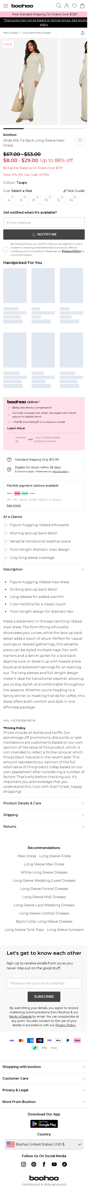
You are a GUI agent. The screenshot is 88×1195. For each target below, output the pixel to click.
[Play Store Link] (44, 1124)
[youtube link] (54, 1164)
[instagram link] (23, 1164)
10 (46, 200)
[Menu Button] (5, 5)
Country (44, 1134)
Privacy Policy (71, 251)
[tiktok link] (64, 1164)
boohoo (10, 135)
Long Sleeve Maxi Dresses (36, 32)
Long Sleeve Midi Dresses (44, 897)
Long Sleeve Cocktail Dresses (44, 913)
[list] (44, 14)
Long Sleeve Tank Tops (24, 930)
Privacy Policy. (65, 1025)
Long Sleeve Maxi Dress (44, 864)
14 (71, 200)
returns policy (60, 471)
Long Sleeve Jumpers (65, 930)
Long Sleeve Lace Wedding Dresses (44, 905)
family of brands (20, 1016)
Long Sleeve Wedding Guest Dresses (44, 881)
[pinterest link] (33, 1164)
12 (58, 200)
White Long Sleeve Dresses (44, 872)
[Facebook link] (44, 1164)
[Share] (82, 32)
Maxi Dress (27, 856)
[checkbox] (5, 249)
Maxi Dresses (10, 32)
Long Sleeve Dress (55, 856)
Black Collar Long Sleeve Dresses (44, 921)
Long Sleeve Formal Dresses (44, 889)
